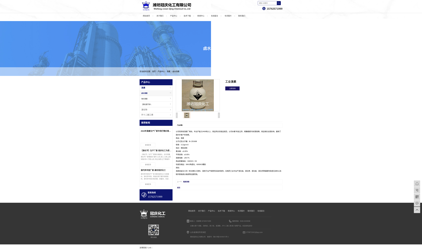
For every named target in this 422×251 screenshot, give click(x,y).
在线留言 (261, 211)
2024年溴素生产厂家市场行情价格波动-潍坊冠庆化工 (156, 128)
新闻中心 (231, 211)
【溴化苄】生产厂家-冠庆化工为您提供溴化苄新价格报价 (156, 147)
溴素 (169, 71)
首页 (154, 71)
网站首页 (191, 211)
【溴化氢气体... (146, 104)
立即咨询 (232, 88)
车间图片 (241, 211)
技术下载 (221, 211)
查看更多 (148, 142)
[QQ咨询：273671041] (417, 183)
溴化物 (144, 110)
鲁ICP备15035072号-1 (221, 237)
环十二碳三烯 (147, 115)
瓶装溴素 (186, 182)
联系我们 (251, 211)
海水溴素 (144, 99)
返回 (178, 187)
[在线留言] (417, 203)
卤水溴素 (175, 71)
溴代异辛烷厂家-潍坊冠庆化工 (153, 167)
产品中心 (161, 71)
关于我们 (201, 211)
